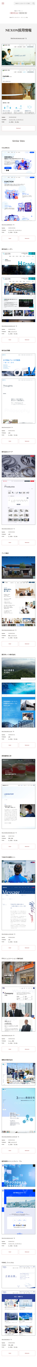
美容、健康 (10, 1345)
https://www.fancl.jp (6, 1339)
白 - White (11, 122)
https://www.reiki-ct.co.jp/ (7, 731)
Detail (10, 238)
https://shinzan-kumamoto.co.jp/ (8, 326)
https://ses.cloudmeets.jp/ (7, 224)
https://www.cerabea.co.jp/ (7, 528)
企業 (9, 432)
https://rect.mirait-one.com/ (7, 1238)
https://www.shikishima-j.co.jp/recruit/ (9, 1136)
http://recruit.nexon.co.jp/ (17, 38)
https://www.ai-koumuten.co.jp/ (8, 630)
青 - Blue (17, 122)
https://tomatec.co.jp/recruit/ (7, 934)
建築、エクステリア (12, 331)
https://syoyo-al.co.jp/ (6, 427)
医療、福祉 (10, 838)
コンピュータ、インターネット (16, 119)
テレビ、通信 (11, 1040)
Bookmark (18, 128)
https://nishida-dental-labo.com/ (8, 832)
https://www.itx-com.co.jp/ (7, 1035)
